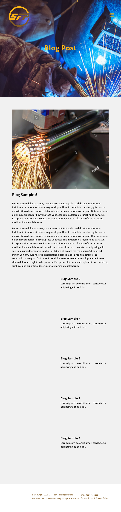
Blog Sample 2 (70, 398)
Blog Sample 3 (70, 358)
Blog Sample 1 (70, 438)
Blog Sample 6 (70, 279)
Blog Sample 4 (70, 319)
